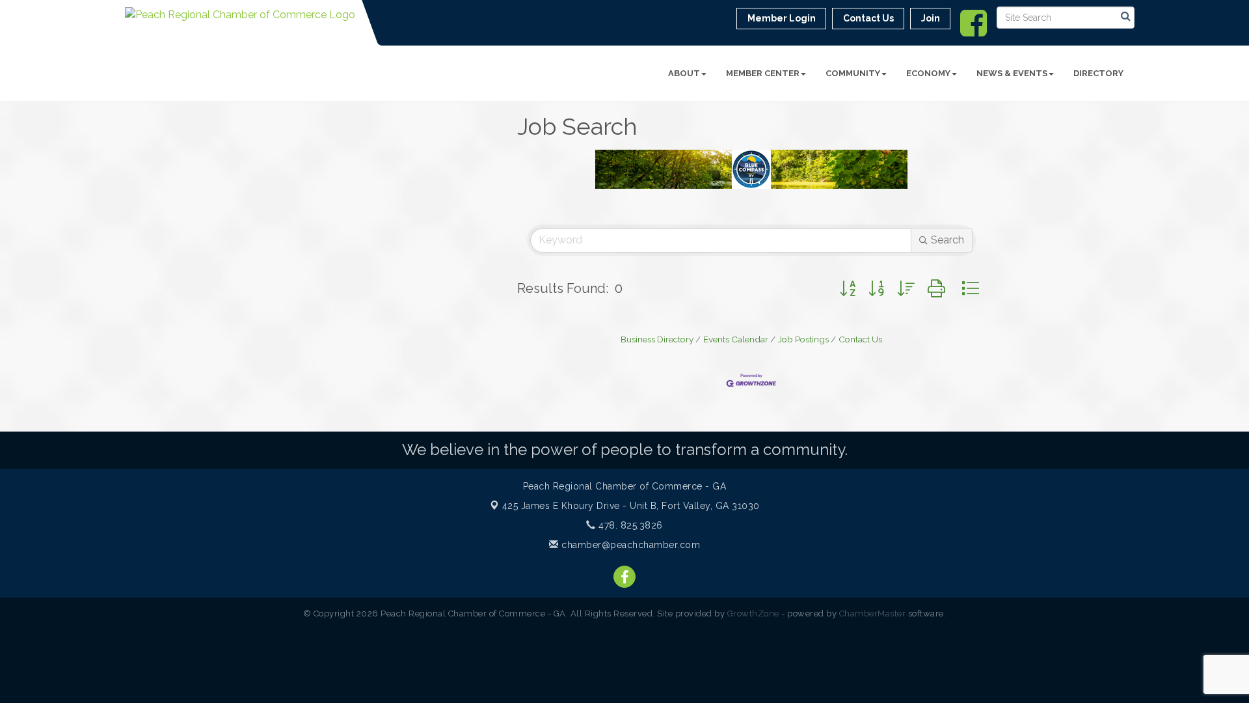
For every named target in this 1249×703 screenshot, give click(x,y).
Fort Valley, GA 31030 (631, 506)
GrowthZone (753, 613)
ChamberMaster (872, 613)
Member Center (762, 73)
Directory (1098, 73)
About (684, 73)
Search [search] (947, 240)
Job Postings (803, 339)
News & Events (1011, 73)
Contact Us (860, 339)
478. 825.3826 (629, 525)
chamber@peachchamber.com (629, 545)
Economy (928, 73)
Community (853, 73)
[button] (847, 288)
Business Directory (657, 339)
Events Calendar (735, 339)
